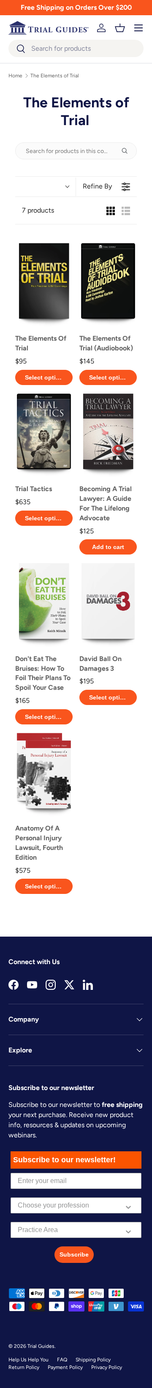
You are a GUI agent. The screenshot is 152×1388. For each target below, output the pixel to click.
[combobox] (76, 48)
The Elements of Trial (54, 75)
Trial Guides (40, 1346)
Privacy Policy (106, 1367)
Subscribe (74, 1254)
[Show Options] (128, 1205)
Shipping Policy (93, 1360)
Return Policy (23, 1367)
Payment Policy (65, 1367)
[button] (120, 28)
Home (15, 75)
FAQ (62, 1360)
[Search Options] (128, 150)
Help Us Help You (28, 1360)
